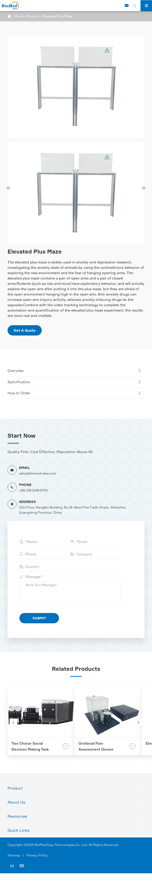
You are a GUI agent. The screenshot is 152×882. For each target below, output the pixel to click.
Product (33, 16)
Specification (19, 382)
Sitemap (14, 855)
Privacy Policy (37, 855)
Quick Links (18, 830)
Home (19, 16)
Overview (15, 370)
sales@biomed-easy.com (37, 473)
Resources (17, 816)
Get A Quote (25, 330)
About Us (16, 802)
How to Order (19, 393)
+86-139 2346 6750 (33, 490)
